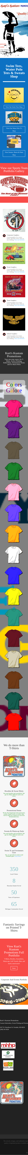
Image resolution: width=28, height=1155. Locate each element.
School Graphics (12, 334)
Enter (14, 968)
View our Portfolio (19, 240)
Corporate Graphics (13, 235)
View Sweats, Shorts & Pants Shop (14, 153)
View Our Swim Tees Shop (14, 107)
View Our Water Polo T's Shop (14, 129)
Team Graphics (11, 300)
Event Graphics (11, 267)
